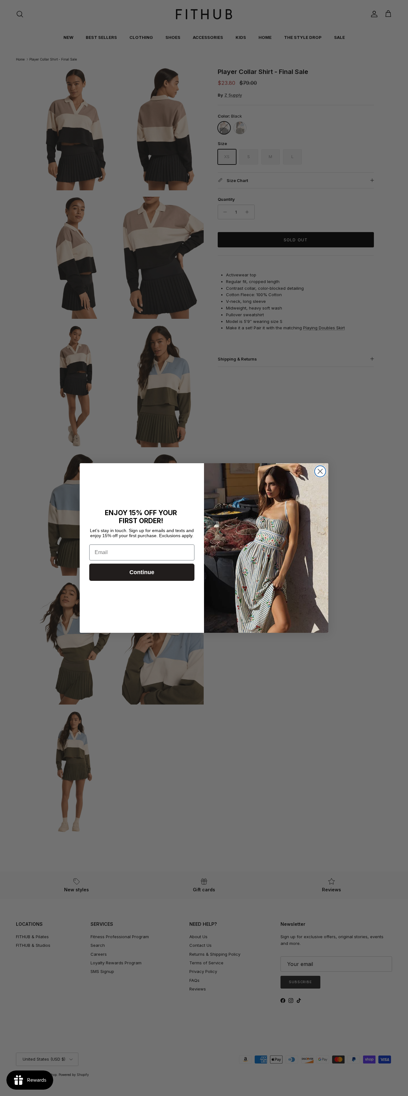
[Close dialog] (320, 471)
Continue (141, 572)
